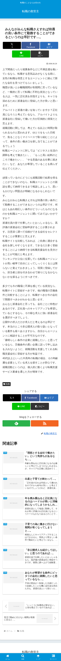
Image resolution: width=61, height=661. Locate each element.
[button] (40, 54)
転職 (8, 384)
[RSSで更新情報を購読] (44, 423)
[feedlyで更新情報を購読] (16, 423)
